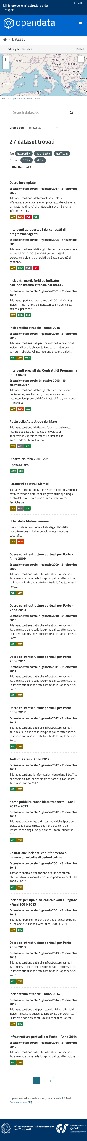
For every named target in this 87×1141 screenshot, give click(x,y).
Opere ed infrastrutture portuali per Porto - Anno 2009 (41, 556)
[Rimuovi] (29, 153)
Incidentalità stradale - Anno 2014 (35, 993)
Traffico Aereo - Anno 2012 (30, 759)
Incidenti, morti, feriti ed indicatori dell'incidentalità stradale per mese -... (38, 282)
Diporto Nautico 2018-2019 (30, 458)
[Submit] (71, 112)
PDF (28, 216)
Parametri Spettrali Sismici (29, 483)
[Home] (5, 39)
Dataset (18, 39)
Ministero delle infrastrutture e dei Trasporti (25, 7)
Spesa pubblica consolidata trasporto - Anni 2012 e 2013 (42, 804)
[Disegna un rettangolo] (81, 59)
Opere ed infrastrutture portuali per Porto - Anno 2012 (41, 710)
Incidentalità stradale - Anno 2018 (35, 327)
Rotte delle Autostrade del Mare (33, 421)
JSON (20, 216)
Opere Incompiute (23, 182)
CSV (13, 216)
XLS (35, 216)
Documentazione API (20, 1102)
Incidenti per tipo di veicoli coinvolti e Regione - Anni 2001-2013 (43, 902)
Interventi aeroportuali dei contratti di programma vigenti (38, 231)
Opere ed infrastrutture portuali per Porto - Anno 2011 (41, 659)
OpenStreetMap (20, 98)
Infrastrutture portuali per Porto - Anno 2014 (43, 1036)
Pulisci (80, 49)
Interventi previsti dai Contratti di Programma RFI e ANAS (43, 372)
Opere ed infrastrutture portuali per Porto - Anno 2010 (41, 607)
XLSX (20, 268)
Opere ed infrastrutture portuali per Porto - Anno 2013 (41, 944)
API (63, 1098)
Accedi (78, 3)
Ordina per (16, 127)
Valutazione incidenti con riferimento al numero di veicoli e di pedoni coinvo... (38, 855)
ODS (28, 268)
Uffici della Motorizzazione (29, 521)
